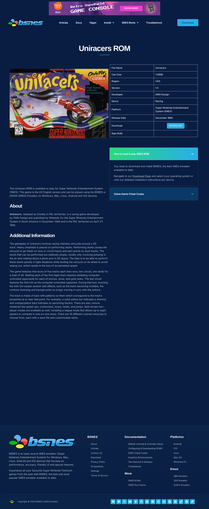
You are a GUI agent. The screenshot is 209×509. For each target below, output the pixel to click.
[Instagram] (124, 501)
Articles (63, 22)
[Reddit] (186, 501)
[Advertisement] (59, 160)
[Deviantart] (135, 501)
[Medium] (169, 501)
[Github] (141, 501)
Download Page (141, 176)
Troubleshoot (154, 22)
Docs (79, 22)
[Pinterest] (147, 501)
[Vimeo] (175, 501)
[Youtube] (130, 501)
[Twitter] (118, 501)
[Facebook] (113, 501)
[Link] (181, 501)
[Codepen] (164, 501)
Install (107, 22)
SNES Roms (128, 22)
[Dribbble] (158, 501)
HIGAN (13, 195)
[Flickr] (152, 501)
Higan (93, 22)
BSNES (99, 192)
